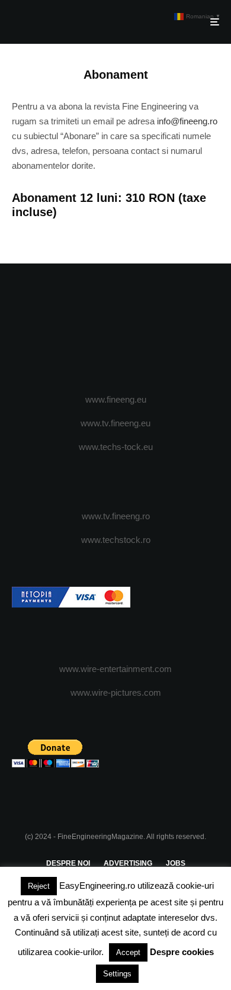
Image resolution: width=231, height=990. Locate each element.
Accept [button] (128, 952)
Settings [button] (117, 973)
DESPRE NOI (68, 863)
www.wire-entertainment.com (115, 669)
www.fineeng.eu (115, 399)
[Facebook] (69, 329)
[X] (92, 329)
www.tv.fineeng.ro (116, 516)
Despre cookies (182, 952)
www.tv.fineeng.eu (115, 423)
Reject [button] (39, 886)
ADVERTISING (128, 863)
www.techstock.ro (115, 540)
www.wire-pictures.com (115, 692)
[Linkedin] (162, 329)
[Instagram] (115, 329)
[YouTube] (138, 329)
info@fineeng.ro (187, 121)
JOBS (175, 863)
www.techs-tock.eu (116, 447)
